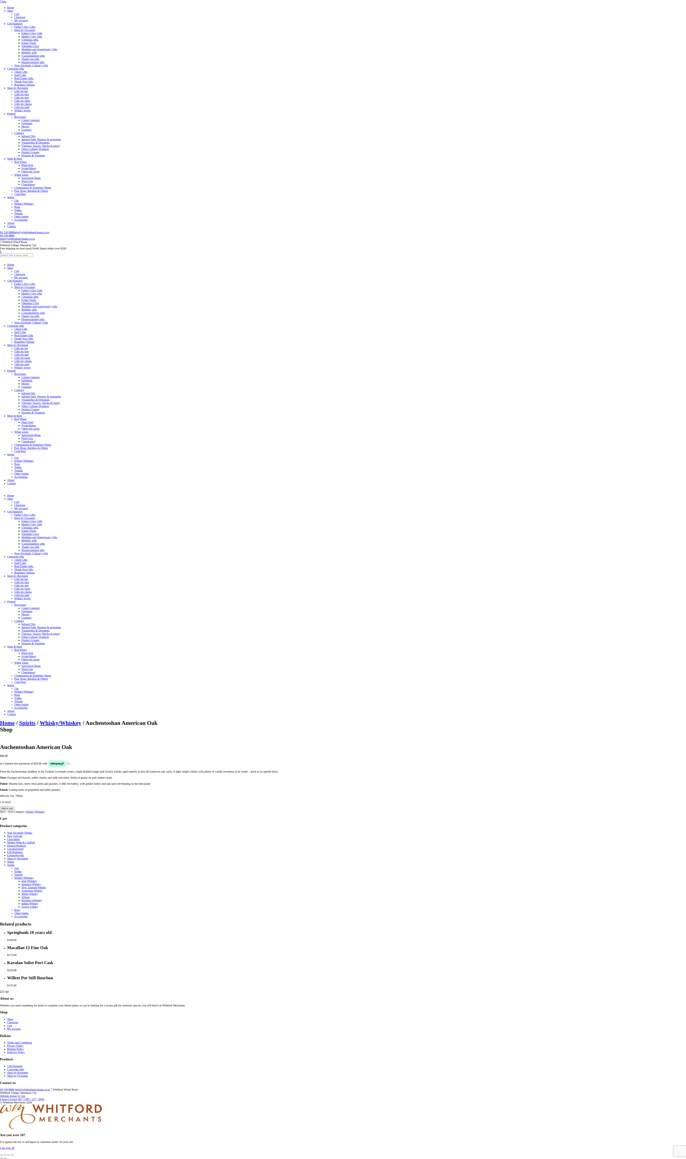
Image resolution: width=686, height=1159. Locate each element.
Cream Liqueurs (30, 120)
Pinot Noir (27, 165)
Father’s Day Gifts (24, 26)
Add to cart (7, 808)
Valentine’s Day (30, 46)
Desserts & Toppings (33, 155)
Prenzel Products (16, 845)
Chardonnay (28, 184)
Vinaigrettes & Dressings (35, 142)
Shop (10, 10)
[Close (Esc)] (12, 1155)
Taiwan (25, 897)
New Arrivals (14, 836)
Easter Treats (28, 42)
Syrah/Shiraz (28, 168)
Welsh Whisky (29, 893)
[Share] (8, 1155)
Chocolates (13, 839)
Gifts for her (21, 91)
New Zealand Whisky (33, 887)
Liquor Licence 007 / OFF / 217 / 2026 (22, 1099)
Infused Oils (28, 136)
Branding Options (24, 84)
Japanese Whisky (31, 884)
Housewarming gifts (32, 62)
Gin (16, 200)
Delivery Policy (16, 1052)
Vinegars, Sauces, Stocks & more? (40, 145)
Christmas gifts (29, 39)
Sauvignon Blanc (31, 178)
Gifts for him (21, 94)
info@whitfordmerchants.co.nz (31, 232)
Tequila (18, 213)
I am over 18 (7, 1148)
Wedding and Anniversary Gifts (39, 49)
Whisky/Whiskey (24, 203)
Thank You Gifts (23, 81)
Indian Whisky (29, 903)
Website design (8, 1096)
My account (21, 20)
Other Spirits (21, 216)
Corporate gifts (15, 68)
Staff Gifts (20, 75)
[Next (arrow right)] (5, 1158)
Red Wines (20, 161)
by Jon (21, 1096)
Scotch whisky (29, 906)
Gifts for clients (23, 104)
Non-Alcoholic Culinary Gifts (31, 65)
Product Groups (30, 152)
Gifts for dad (21, 97)
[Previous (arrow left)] (1, 1158)
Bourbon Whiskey (31, 900)
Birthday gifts (29, 52)
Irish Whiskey (29, 881)
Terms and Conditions (19, 1042)
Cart (16, 14)
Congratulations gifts (33, 55)
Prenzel (11, 113)
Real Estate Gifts (23, 78)
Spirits (10, 197)
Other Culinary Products (35, 149)
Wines (10, 861)
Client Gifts (20, 71)
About (10, 223)
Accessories (21, 219)
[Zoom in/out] (1, 1155)
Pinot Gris (27, 181)
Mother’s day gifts (31, 36)
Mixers (25, 126)
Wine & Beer (14, 158)
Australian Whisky (32, 890)
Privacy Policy (15, 1045)
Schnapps (26, 123)
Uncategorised (15, 848)
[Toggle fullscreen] (5, 1155)
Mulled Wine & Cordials (21, 842)
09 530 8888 (7, 232)
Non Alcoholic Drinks (19, 832)
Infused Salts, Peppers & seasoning (41, 139)
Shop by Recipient (17, 88)
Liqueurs (26, 129)
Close (3, 1)
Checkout (19, 17)
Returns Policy (15, 1049)
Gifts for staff (21, 107)
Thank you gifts (30, 59)
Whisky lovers (22, 110)
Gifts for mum (22, 100)
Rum (17, 207)
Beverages (20, 116)
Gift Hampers (15, 23)
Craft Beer (20, 194)
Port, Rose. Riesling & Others (31, 190)
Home (10, 7)
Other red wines (30, 171)
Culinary (19, 133)
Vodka (18, 210)
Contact (11, 226)
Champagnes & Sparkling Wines (32, 187)
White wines (21, 174)
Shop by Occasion (24, 30)
